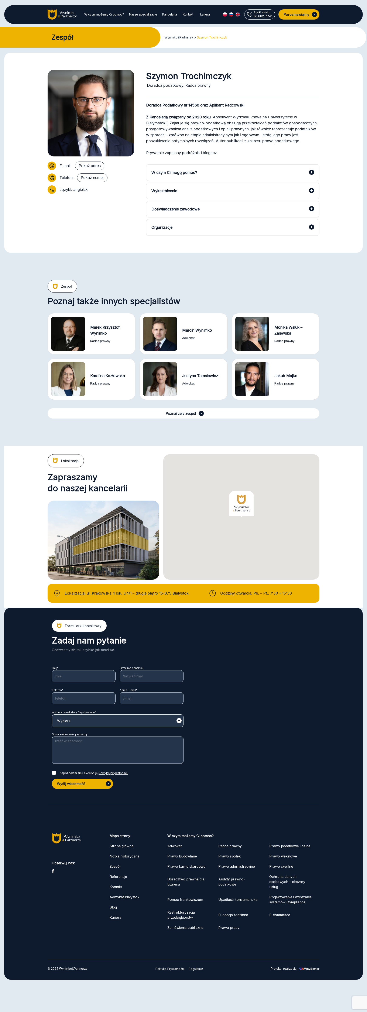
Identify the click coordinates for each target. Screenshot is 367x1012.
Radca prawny (230, 846)
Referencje (118, 876)
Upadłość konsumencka (237, 899)
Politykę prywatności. (113, 773)
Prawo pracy (228, 927)
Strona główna (121, 846)
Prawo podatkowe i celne (290, 846)
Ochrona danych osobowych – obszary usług (287, 881)
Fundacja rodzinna (233, 915)
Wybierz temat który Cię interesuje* (74, 712)
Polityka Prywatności (169, 969)
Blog (113, 907)
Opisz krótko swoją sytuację (69, 734)
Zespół (115, 866)
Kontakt (188, 14)
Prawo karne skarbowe (186, 866)
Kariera (115, 917)
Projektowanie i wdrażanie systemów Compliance (290, 899)
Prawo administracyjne (236, 866)
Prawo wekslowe (283, 856)
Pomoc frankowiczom (185, 899)
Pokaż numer (92, 177)
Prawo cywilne (281, 866)
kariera (205, 14)
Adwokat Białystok (124, 897)
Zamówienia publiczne (185, 927)
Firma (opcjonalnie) (132, 668)
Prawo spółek (229, 856)
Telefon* (57, 690)
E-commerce (279, 915)
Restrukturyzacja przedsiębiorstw (181, 915)
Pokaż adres (90, 165)
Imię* (55, 668)
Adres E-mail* (128, 690)
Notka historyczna (124, 856)
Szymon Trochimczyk (212, 37)
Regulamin (196, 969)
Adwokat (174, 846)
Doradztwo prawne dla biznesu (185, 881)
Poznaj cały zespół (181, 413)
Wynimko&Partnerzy (179, 37)
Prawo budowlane (182, 856)
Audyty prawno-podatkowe (231, 881)
